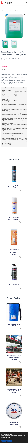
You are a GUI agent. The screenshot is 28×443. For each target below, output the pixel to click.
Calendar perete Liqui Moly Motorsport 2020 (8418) (14, 357)
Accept (4, 440)
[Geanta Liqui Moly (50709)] (14, 312)
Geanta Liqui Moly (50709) (14, 325)
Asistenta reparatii (18, 7)
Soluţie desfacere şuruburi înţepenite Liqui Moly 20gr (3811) (14, 251)
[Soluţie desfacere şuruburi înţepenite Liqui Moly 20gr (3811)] (14, 237)
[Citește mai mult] (20, 190)
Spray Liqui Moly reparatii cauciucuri (14, 285)
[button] (25, 15)
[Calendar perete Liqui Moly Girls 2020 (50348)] (14, 377)
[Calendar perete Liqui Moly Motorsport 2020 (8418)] (14, 344)
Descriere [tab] (4, 66)
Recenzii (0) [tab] (4, 69)
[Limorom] (7, 2)
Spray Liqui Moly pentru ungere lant (14, 218)
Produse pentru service (10, 7)
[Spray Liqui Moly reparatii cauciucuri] (14, 272)
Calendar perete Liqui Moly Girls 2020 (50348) (14, 390)
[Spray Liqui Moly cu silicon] (14, 174)
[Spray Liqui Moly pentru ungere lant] (14, 206)
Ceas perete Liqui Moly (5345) (14, 423)
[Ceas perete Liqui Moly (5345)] (14, 411)
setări (9, 437)
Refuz (9, 440)
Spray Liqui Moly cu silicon (14, 186)
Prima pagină (3, 7)
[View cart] (26, 2)
